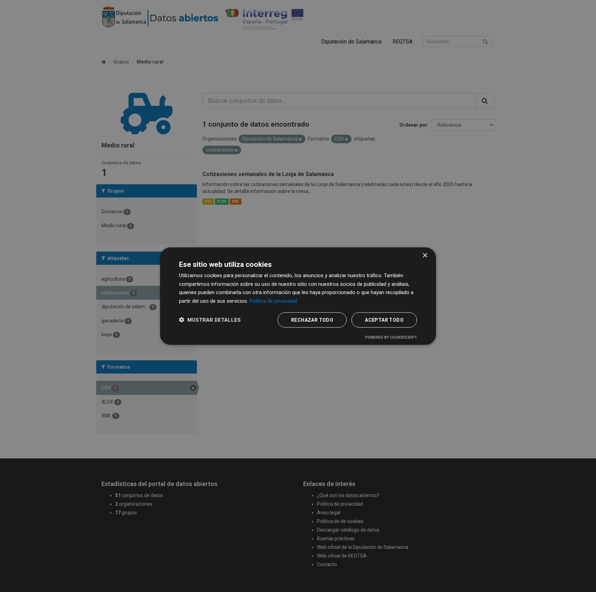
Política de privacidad (273, 301)
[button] (210, 320)
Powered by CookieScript (391, 337)
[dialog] (298, 295)
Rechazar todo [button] (312, 320)
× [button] (424, 255)
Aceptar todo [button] (384, 320)
